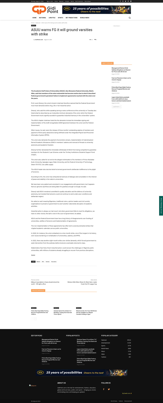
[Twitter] (126, 1)
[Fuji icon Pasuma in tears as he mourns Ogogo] (105, 80)
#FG (43, 261)
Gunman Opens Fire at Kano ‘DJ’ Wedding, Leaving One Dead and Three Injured (63, 312)
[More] (71, 44)
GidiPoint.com (39, 39)
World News (114, 401)
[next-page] (35, 319)
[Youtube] (131, 1)
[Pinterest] (53, 44)
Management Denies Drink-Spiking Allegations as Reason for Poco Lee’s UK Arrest (121, 69)
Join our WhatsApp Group (161, 206)
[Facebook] (120, 1)
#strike (47, 261)
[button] (129, 17)
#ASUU (38, 261)
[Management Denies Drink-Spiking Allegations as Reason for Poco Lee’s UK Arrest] (105, 70)
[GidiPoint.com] (32, 40)
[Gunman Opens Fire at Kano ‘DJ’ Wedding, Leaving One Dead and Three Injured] (64, 301)
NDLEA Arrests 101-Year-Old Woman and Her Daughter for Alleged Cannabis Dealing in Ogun (86, 312)
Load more (116, 106)
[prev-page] (32, 319)
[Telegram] (66, 44)
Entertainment (128, 401)
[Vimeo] (128, 1)
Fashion (121, 401)
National (38, 23)
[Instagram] (123, 1)
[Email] (62, 44)
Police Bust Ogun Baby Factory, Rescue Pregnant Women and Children (39, 312)
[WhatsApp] (58, 44)
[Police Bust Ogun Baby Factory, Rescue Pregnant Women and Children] (41, 301)
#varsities (53, 261)
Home (32, 23)
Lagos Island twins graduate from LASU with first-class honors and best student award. (121, 99)
